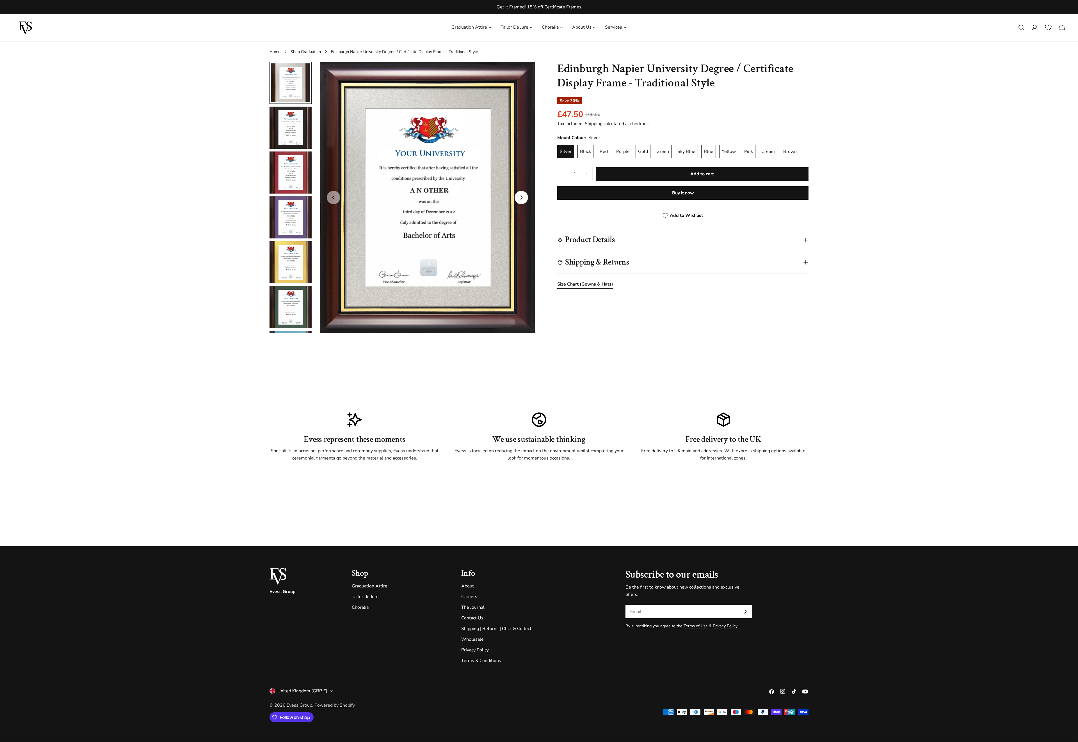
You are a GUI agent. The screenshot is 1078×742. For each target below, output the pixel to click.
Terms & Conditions (481, 661)
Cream (768, 151)
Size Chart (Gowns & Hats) (585, 284)
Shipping (593, 124)
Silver (566, 151)
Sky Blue (686, 151)
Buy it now (683, 193)
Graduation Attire (369, 586)
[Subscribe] (745, 611)
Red (604, 151)
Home (275, 51)
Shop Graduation (306, 51)
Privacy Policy (475, 650)
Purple (623, 151)
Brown (790, 151)
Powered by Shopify (334, 705)
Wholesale (472, 639)
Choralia (360, 607)
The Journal (473, 607)
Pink (748, 151)
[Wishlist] (1048, 27)
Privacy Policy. (725, 626)
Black (585, 151)
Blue (708, 151)
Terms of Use (696, 626)
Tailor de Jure (365, 597)
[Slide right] (521, 197)
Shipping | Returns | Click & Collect (496, 629)
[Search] (1021, 27)
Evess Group (299, 705)
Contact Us (472, 618)
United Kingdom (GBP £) (302, 691)
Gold (643, 151)
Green (662, 151)
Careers (469, 597)
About (467, 586)
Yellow (729, 151)
